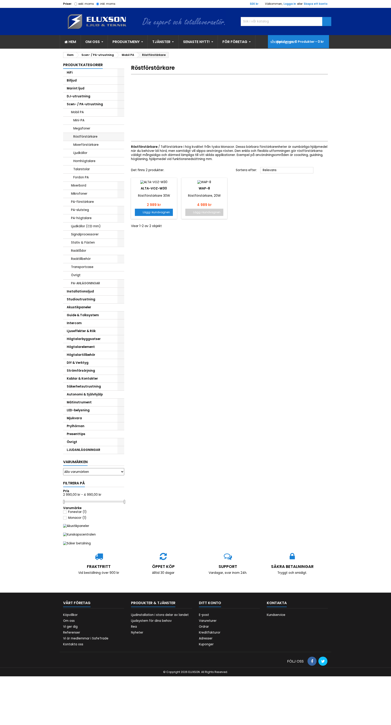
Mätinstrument (79, 402)
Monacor (77, 518)
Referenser (71, 632)
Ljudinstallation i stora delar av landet (160, 615)
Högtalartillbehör (81, 355)
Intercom (74, 323)
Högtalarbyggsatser (84, 339)
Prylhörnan (75, 426)
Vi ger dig (70, 627)
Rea (134, 627)
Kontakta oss (73, 644)
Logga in (290, 4)
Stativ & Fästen (83, 242)
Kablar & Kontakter (82, 378)
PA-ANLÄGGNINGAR (85, 283)
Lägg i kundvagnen (154, 212)
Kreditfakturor (209, 632)
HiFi (70, 72)
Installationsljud (80, 291)
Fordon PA (81, 177)
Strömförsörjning (81, 370)
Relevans (287, 170)
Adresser (205, 638)
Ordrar (204, 627)
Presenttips (76, 434)
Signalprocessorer (85, 234)
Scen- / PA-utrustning (85, 104)
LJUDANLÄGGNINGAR (83, 450)
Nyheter (137, 632)
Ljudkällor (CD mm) (86, 226)
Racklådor (78, 251)
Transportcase (82, 267)
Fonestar (77, 512)
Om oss (69, 621)
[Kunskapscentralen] (79, 534)
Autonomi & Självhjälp (85, 394)
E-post (204, 615)
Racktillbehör (81, 259)
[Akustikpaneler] (76, 526)
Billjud (72, 80)
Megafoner (81, 128)
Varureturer (208, 621)
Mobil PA (77, 112)
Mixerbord (78, 185)
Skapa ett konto (315, 4)
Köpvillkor (70, 615)
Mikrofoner (79, 193)
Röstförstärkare (85, 136)
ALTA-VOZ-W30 (154, 188)
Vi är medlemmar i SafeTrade (85, 638)
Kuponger (206, 644)
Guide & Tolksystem (83, 315)
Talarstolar (81, 169)
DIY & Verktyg (77, 363)
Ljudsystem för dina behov (151, 621)
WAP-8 (204, 188)
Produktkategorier (83, 64)
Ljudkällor (80, 153)
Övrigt (76, 275)
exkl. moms (86, 4)
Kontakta (277, 602)
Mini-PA (78, 120)
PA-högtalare (81, 218)
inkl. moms (107, 4)
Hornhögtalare (84, 161)
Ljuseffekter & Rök (81, 331)
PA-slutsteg (80, 210)
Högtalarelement (81, 347)
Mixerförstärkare (86, 145)
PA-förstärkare (82, 202)
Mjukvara (74, 418)
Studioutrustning (81, 299)
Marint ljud (75, 88)
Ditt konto (210, 602)
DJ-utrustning (78, 96)
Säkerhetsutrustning (84, 386)
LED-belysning (78, 410)
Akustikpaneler (79, 307)
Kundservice (276, 615)
